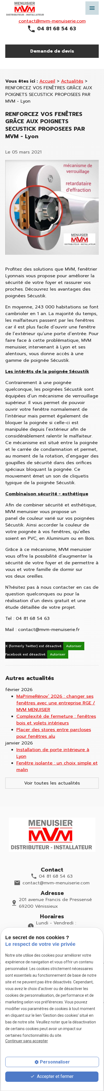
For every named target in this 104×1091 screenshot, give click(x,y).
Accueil (47, 81)
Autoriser (74, 646)
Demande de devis (52, 51)
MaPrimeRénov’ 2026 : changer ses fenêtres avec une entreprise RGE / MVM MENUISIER (55, 703)
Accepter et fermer (54, 1076)
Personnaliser (55, 1062)
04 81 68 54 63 (56, 29)
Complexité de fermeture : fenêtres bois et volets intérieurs (56, 719)
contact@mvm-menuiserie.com (52, 21)
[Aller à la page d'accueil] (52, 835)
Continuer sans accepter (26, 1041)
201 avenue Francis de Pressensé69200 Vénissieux (55, 903)
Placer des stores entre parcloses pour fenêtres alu (53, 733)
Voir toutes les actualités (52, 783)
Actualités (72, 81)
